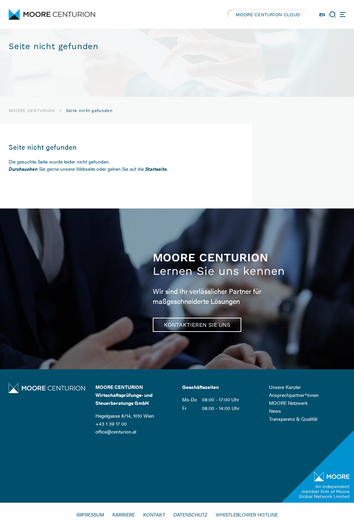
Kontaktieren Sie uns (197, 325)
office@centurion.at (115, 431)
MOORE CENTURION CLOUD (268, 14)
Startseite (156, 168)
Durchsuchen (23, 168)
